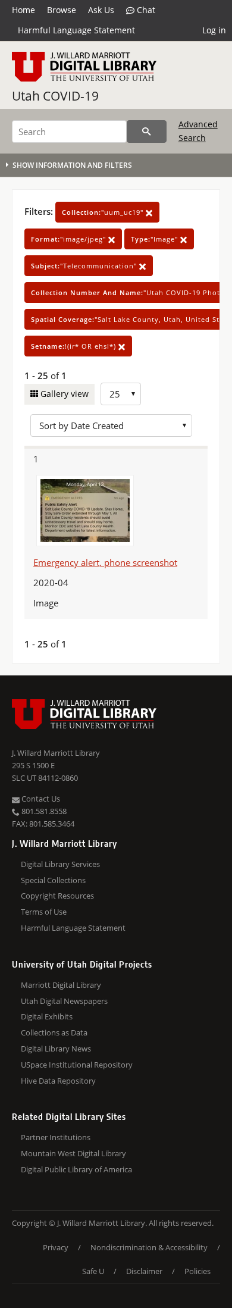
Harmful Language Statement (76, 30)
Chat (144, 9)
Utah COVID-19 (55, 95)
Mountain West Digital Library (73, 1153)
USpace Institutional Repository (77, 1064)
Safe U (93, 1271)
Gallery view (63, 393)
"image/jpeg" (69, 238)
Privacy (55, 1247)
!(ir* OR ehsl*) (74, 346)
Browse (61, 9)
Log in (214, 30)
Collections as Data (54, 1032)
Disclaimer (144, 1271)
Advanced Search (198, 130)
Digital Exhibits (47, 1016)
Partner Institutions (55, 1137)
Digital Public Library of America (76, 1169)
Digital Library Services (60, 864)
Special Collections (53, 880)
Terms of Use (44, 911)
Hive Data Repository (58, 1080)
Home (23, 9)
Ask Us (101, 9)
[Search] (147, 131)
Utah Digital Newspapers (64, 1001)
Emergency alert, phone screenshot (105, 562)
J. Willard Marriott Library (56, 752)
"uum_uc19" (104, 212)
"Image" (155, 238)
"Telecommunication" (85, 265)
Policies (197, 1271)
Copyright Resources (57, 895)
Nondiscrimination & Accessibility (149, 1247)
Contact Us (40, 798)
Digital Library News (56, 1048)
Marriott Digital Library (61, 985)
